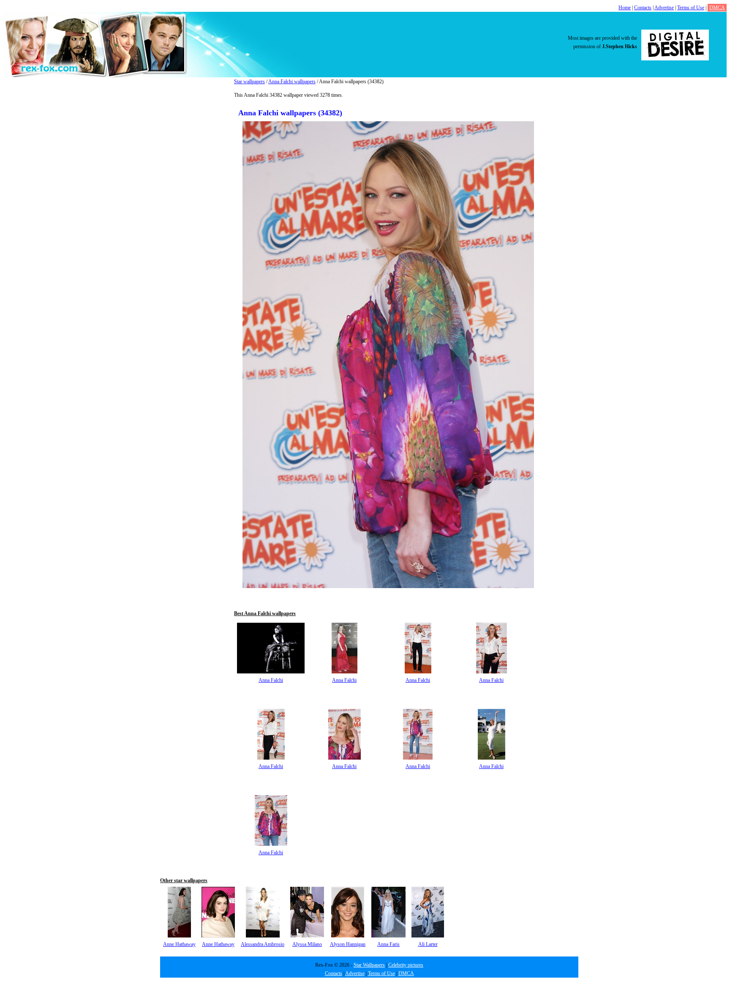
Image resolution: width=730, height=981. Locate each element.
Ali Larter (428, 944)
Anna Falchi (271, 680)
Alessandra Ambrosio (262, 944)
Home (624, 8)
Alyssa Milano (307, 944)
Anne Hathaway (179, 944)
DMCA (717, 8)
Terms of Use (690, 8)
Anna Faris (388, 944)
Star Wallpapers (369, 965)
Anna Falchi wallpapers (292, 81)
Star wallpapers (249, 81)
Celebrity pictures (405, 965)
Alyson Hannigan (347, 944)
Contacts (642, 8)
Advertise (664, 8)
